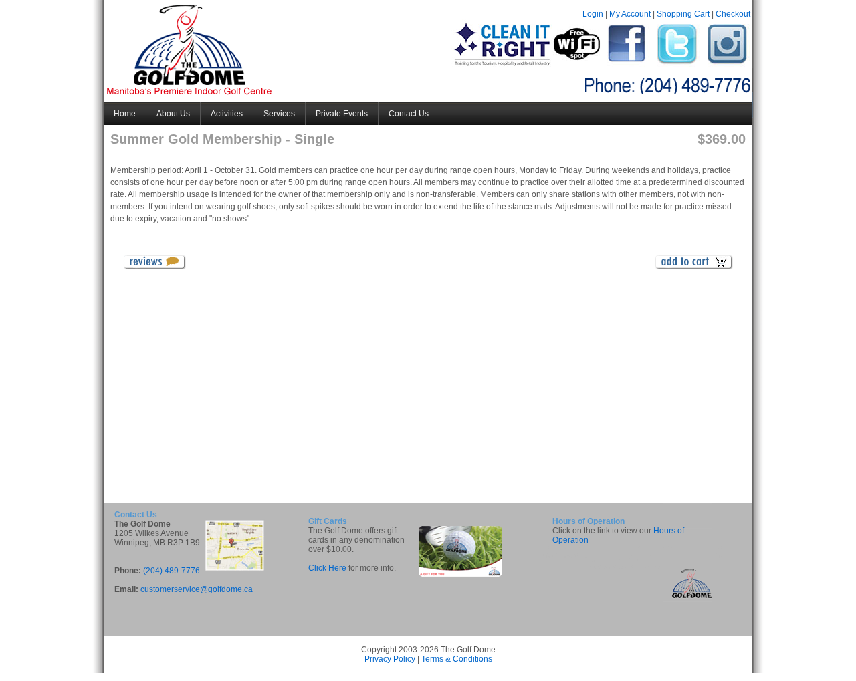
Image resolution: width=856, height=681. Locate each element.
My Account (630, 14)
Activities (227, 113)
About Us (173, 113)
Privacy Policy (389, 659)
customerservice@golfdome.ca (196, 589)
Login (592, 14)
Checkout (733, 14)
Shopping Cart (683, 14)
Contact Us (409, 113)
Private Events (342, 113)
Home (125, 113)
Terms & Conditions (456, 659)
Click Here (327, 568)
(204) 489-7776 (171, 570)
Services (279, 113)
